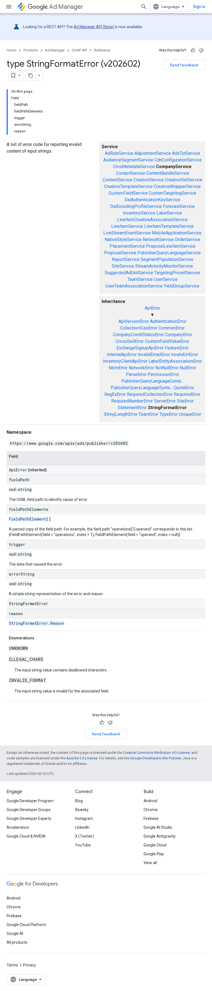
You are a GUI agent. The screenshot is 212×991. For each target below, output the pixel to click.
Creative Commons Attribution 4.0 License (156, 753)
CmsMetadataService (134, 166)
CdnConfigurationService (178, 160)
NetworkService (158, 239)
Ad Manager (66, 7)
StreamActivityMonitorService (164, 266)
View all (150, 863)
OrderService (187, 239)
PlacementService (127, 246)
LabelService (169, 213)
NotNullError (167, 367)
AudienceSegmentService (128, 160)
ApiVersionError (133, 321)
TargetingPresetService (177, 272)
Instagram (84, 818)
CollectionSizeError (138, 328)
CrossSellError (130, 341)
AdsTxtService (186, 153)
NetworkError (141, 367)
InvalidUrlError (184, 354)
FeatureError (177, 348)
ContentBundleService (167, 173)
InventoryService (139, 213)
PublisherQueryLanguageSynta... (142, 387)
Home (11, 50)
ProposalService (120, 252)
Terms (12, 965)
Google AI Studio (158, 827)
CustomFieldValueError (167, 341)
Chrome (151, 809)
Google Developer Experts (29, 818)
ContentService (117, 179)
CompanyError (178, 334)
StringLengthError (120, 414)
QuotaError (184, 387)
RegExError (115, 394)
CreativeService (148, 179)
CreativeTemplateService (128, 186)
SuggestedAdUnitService (129, 272)
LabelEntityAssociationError (175, 361)
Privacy (29, 965)
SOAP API (79, 50)
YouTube (83, 845)
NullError (188, 367)
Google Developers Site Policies (155, 758)
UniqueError (190, 414)
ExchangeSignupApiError (140, 348)
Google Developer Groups (29, 809)
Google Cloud (155, 845)
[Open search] (144, 6)
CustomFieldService (128, 193)
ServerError (165, 401)
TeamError (148, 414)
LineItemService (127, 226)
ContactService (130, 173)
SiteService (123, 266)
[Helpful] (193, 50)
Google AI (15, 933)
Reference (102, 50)
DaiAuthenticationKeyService (152, 199)
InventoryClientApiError (125, 361)
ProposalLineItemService (170, 246)
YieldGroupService (181, 286)
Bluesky (82, 809)
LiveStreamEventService (127, 233)
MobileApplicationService (177, 233)
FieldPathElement (27, 519)
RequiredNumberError (132, 401)
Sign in (199, 6)
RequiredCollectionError (150, 394)
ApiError (152, 308)
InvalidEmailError (154, 354)
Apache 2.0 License (81, 758)
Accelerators (18, 827)
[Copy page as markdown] (31, 75)
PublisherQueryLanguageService (169, 252)
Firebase (151, 818)
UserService (165, 279)
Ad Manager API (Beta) (94, 27)
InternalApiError (122, 354)
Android (150, 801)
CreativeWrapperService (177, 186)
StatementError (132, 407)
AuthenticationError (168, 321)
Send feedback (184, 64)
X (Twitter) (84, 836)
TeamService (140, 279)
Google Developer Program (30, 801)
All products (17, 942)
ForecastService (179, 206)
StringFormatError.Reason (36, 623)
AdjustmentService (152, 153)
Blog (79, 801)
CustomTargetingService (172, 193)
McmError (118, 367)
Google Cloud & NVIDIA (26, 836)
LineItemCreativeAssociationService (152, 219)
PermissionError (163, 374)
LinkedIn (82, 827)
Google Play (154, 854)
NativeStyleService (123, 239)
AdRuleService (119, 153)
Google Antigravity (160, 836)
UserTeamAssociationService (134, 286)
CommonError (171, 328)
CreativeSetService (183, 179)
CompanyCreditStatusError (138, 334)
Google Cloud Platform (26, 924)
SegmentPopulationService (167, 259)
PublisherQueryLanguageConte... (152, 381)
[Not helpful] (201, 50)
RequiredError (187, 394)
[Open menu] (8, 6)
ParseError (136, 374)
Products (30, 50)
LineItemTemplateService (169, 226)
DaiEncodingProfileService (136, 206)
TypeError (168, 414)
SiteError (185, 401)
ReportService (125, 259)
